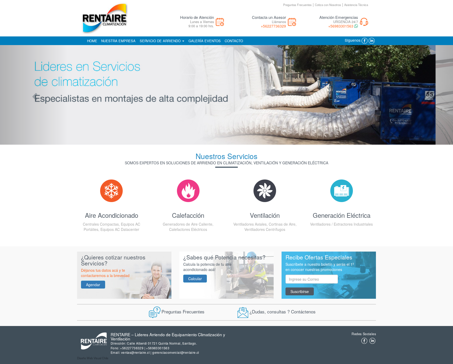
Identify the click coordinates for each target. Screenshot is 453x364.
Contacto (234, 40)
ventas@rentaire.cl (135, 352)
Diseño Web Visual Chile (92, 358)
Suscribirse (299, 291)
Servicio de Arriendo (161, 40)
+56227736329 (273, 26)
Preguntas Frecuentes (297, 5)
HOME (92, 40)
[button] (34, 95)
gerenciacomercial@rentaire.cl (175, 352)
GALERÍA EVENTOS (204, 40)
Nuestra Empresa (118, 40)
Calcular (195, 278)
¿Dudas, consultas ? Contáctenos (283, 311)
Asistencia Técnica (356, 5)
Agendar (93, 284)
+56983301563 (340, 26)
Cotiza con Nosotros (328, 5)
